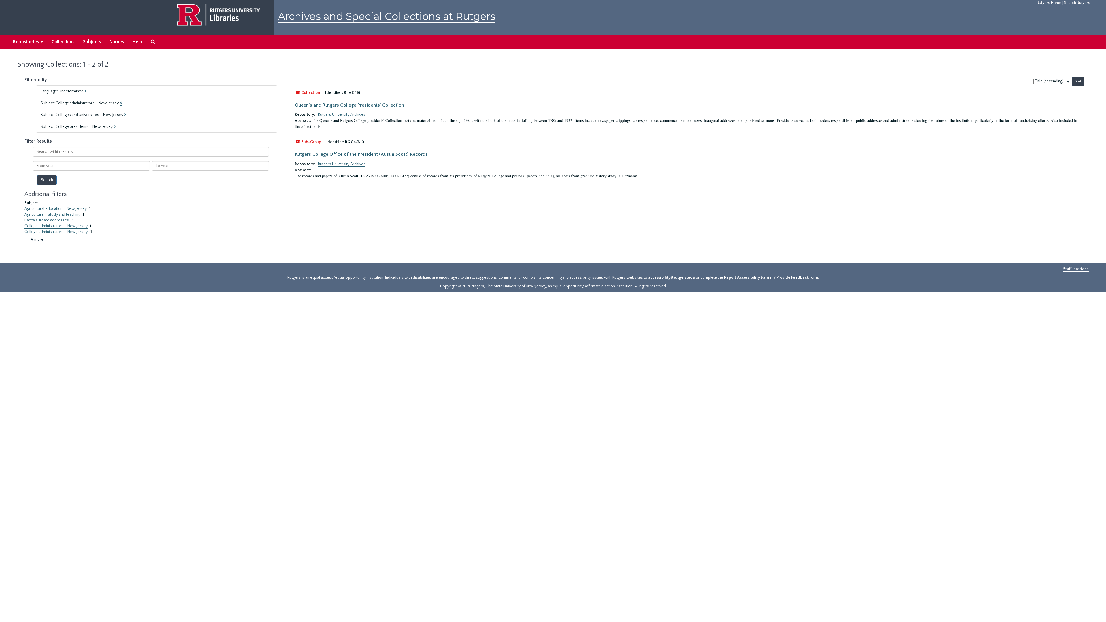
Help (137, 41)
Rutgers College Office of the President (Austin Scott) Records (361, 154)
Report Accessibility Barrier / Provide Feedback (766, 277)
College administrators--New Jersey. (56, 232)
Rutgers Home (1049, 3)
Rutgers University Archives (341, 114)
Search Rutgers (1077, 3)
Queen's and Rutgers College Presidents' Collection (349, 105)
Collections (63, 41)
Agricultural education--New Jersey (56, 208)
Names (116, 41)
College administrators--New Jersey (56, 226)
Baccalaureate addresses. (47, 220)
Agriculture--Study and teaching (52, 214)
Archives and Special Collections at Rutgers (386, 16)
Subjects (92, 41)
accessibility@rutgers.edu (671, 277)
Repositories (26, 41)
